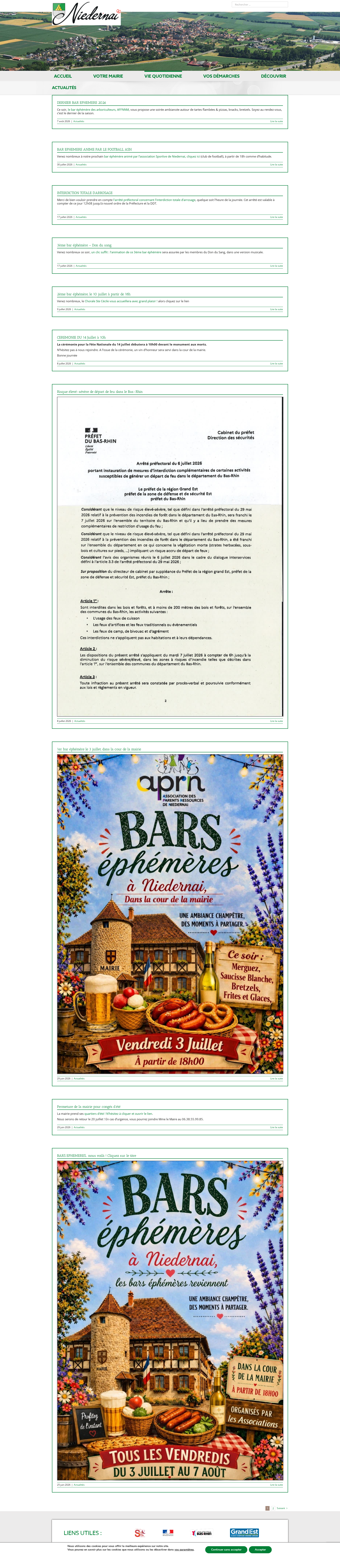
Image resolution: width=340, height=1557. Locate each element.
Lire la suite (276, 121)
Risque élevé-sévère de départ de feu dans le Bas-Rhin (100, 392)
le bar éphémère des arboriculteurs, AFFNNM (98, 109)
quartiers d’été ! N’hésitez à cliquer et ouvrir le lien (118, 1114)
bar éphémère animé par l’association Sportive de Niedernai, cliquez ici (152, 156)
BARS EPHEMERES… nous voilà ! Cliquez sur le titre (96, 1155)
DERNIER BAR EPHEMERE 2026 (81, 102)
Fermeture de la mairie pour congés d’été (88, 1107)
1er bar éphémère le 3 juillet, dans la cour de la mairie (99, 749)
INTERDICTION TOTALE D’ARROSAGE (85, 193)
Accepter (260, 1549)
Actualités (78, 121)
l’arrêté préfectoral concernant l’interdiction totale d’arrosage (154, 200)
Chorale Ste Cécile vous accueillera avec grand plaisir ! (121, 301)
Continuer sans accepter (226, 1549)
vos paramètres (184, 1549)
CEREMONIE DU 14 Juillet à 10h (81, 337)
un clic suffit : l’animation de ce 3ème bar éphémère (126, 252)
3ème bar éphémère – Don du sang (84, 245)
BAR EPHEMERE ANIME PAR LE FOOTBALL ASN (94, 149)
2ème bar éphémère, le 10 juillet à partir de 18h (93, 294)
